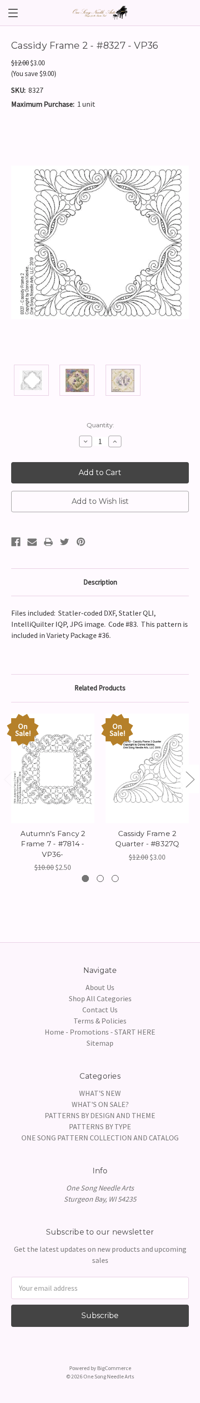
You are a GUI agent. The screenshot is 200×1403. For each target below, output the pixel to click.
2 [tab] (100, 878)
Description (100, 582)
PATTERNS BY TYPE (100, 1126)
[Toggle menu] (13, 13)
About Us (100, 987)
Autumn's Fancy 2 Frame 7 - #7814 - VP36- (53, 844)
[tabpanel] (53, 793)
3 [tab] (115, 878)
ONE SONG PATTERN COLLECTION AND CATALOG (100, 1137)
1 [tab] (85, 878)
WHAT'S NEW (100, 1093)
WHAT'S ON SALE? (100, 1104)
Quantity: (100, 425)
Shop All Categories (100, 998)
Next (189, 779)
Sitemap (100, 1043)
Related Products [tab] (100, 687)
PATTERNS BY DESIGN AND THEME (100, 1115)
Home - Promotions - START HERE (100, 1031)
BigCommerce (114, 1367)
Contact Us (100, 1009)
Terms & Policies (100, 1020)
